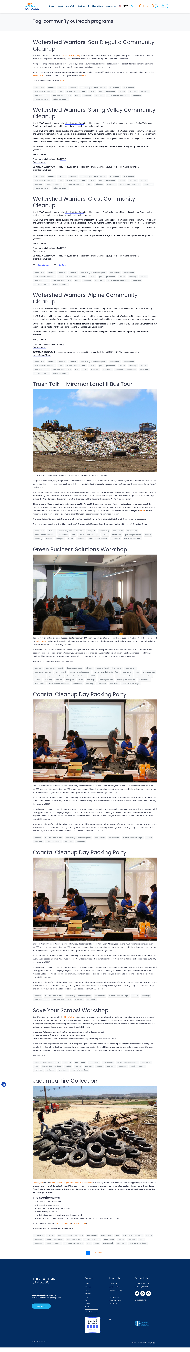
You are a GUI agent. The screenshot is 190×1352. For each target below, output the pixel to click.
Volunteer (88, 1287)
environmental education (45, 91)
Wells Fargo (41, 641)
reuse (70, 538)
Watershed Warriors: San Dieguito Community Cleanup (93, 45)
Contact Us (111, 6)
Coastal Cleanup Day (53, 838)
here (84, 75)
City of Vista (69, 1017)
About (60, 6)
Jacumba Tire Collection (65, 1080)
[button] (132, 6)
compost (91, 531)
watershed (136, 95)
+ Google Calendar (43, 265)
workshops (102, 684)
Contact (87, 1303)
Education (88, 1294)
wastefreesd (39, 684)
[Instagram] (148, 1293)
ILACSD (92, 91)
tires (77, 369)
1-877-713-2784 (79, 1223)
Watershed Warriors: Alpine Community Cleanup (85, 298)
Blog (86, 1300)
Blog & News (97, 6)
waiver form (38, 75)
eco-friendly (115, 87)
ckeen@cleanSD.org (42, 169)
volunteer (87, 95)
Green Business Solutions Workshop (80, 549)
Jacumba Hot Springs (55, 1239)
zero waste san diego (132, 538)
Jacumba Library (73, 1239)
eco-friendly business (43, 672)
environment (129, 87)
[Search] (96, 1312)
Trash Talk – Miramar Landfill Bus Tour (82, 384)
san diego (144, 91)
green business (149, 672)
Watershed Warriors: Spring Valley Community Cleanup (94, 113)
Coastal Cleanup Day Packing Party (79, 694)
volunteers (99, 95)
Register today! (39, 161)
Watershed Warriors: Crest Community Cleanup (84, 202)
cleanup (62, 87)
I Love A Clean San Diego (76, 91)
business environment (54, 668)
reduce (143, 180)
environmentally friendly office (106, 672)
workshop (89, 684)
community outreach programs (93, 87)
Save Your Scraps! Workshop (70, 1010)
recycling (132, 91)
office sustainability (124, 676)
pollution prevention (107, 91)
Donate (87, 1307)
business (38, 668)
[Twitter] (137, 1293)
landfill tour (116, 535)
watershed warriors (60, 99)
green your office (55, 676)
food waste (63, 535)
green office (39, 676)
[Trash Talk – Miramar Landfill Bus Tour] (95, 430)
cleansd (51, 87)
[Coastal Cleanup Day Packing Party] (95, 741)
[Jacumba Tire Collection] (95, 1132)
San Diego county (41, 95)
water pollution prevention (118, 95)
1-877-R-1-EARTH (63, 1223)
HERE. (63, 159)
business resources (74, 668)
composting (104, 531)
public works (109, 1239)
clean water (39, 87)
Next (100, 1252)
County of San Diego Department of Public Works (71, 1182)
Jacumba (38, 1239)
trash (77, 95)
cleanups (73, 87)
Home (51, 6)
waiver (69, 146)
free (60, 91)
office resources (105, 676)
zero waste (115, 538)
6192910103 (113, 1304)
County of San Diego (72, 55)
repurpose (60, 538)
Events (87, 1290)
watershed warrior (42, 99)
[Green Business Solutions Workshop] (95, 594)
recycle (122, 91)
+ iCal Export (62, 265)
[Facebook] (142, 1293)
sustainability (144, 680)
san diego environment (62, 95)
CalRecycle (38, 1182)
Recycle (87, 1297)
